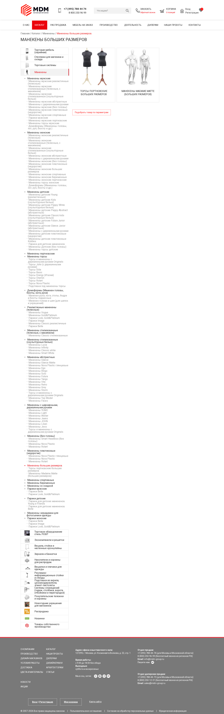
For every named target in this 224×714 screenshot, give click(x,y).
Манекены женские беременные (47, 177)
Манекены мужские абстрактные (47, 101)
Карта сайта (95, 701)
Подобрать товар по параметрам (91, 112)
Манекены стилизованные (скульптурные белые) (42, 341)
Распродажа (58, 25)
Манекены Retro (37, 384)
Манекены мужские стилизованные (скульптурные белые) (45, 96)
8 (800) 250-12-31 (146, 680)
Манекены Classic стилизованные (48, 335)
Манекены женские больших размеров (45, 170)
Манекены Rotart (38, 446)
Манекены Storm (38, 390)
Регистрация (192, 12)
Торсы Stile (34, 269)
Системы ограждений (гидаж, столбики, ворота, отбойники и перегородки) (49, 590)
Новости (25, 682)
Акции (24, 686)
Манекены (40, 72)
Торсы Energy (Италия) (41, 275)
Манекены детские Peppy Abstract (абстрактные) (48, 211)
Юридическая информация (173, 711)
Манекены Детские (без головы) (47, 246)
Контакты (194, 25)
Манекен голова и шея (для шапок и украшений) (48, 302)
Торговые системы (45, 65)
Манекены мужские (38, 78)
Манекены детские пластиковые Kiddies (47, 240)
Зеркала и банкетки (45, 554)
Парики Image (36, 320)
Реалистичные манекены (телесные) (41, 308)
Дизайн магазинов (31, 658)
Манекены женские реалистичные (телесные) (48, 136)
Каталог (40, 25)
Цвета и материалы (32, 672)
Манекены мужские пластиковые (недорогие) (48, 111)
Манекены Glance (38, 359)
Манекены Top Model (40, 398)
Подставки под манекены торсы (47, 286)
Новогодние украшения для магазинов (48, 604)
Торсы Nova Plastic (39, 283)
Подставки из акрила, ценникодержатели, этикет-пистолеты (46, 583)
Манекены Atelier (38, 415)
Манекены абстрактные (41, 357)
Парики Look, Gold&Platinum (44, 318)
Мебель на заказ (83, 25)
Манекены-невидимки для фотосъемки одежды (42, 514)
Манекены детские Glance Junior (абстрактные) (46, 227)
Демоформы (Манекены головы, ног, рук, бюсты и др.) (47, 127)
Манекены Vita (36, 381)
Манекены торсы (37, 256)
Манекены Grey (37, 387)
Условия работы (30, 663)
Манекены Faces (38, 400)
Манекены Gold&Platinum (42, 315)
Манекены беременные (41, 482)
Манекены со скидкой (40, 485)
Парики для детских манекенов (46, 244)
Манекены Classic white (42, 350)
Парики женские (36, 518)
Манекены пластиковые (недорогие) (41, 452)
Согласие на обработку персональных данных (130, 711)
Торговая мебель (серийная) (44, 51)
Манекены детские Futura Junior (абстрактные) (46, 221)
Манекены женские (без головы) (47, 161)
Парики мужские (38, 117)
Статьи (50, 672)
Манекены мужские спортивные (47, 115)
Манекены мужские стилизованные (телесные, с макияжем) (44, 89)
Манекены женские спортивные (47, 174)
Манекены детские (38, 191)
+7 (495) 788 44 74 (75, 8)
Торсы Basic (35, 272)
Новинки (39, 618)
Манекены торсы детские (43, 249)
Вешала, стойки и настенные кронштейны (48, 547)
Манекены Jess (37, 426)
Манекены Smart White (41, 353)
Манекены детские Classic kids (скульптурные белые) (46, 216)
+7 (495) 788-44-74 (147, 653)
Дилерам (152, 25)
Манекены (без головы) (41, 436)
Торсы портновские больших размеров (45, 469)
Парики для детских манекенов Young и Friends (46, 502)
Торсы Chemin (36, 277)
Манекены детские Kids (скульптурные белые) (42, 201)
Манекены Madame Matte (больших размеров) (42, 474)
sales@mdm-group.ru (154, 683)
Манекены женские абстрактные (47, 155)
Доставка (26, 667)
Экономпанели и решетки (49, 540)
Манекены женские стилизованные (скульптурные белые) (45, 150)
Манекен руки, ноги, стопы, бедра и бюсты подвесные (47, 296)
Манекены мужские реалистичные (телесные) (48, 82)
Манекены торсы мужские (43, 123)
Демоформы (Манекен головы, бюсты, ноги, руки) (45, 291)
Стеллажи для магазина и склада (48, 58)
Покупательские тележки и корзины (49, 597)
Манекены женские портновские (47, 179)
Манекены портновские (41, 253)
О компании (27, 649)
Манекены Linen (37, 423)
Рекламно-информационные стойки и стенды (49, 575)
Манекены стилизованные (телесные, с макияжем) (42, 331)
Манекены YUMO (38, 410)
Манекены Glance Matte (41, 362)
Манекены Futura (38, 376)
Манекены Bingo (37, 370)
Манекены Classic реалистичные (47, 323)
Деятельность (132, 25)
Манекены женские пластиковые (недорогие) (47, 165)
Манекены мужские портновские (47, 120)
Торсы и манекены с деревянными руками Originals (45, 260)
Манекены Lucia (37, 344)
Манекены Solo (37, 373)
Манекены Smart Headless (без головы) (46, 440)
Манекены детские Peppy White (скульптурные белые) (46, 206)
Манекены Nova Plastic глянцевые (48, 365)
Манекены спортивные (40, 480)
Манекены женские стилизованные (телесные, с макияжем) (44, 143)
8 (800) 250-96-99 (146, 656)
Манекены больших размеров (44, 465)
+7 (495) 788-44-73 (147, 677)
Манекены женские (38, 132)
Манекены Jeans (38, 418)
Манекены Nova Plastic (41, 443)
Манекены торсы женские (43, 182)
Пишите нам (144, 662)
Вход (187, 9)
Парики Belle (35, 326)
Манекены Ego (36, 368)
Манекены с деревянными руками (48, 104)
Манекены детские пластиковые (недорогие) (47, 235)
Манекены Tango (38, 379)
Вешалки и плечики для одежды (48, 568)
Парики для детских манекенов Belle (46, 507)
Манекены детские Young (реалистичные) (42, 196)
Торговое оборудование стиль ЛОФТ (48, 533)
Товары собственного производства (46, 625)
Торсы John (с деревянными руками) (44, 265)
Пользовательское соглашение (86, 711)
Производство (109, 25)
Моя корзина (71, 702)
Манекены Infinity (38, 347)
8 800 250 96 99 (77, 12)
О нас (26, 25)
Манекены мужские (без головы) (47, 107)
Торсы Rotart (35, 280)
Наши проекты (173, 25)
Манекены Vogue (38, 312)
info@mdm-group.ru (154, 659)
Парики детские (36, 498)
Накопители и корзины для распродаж (47, 561)
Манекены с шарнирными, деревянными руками (42, 406)
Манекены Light (37, 413)
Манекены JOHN (38, 421)
